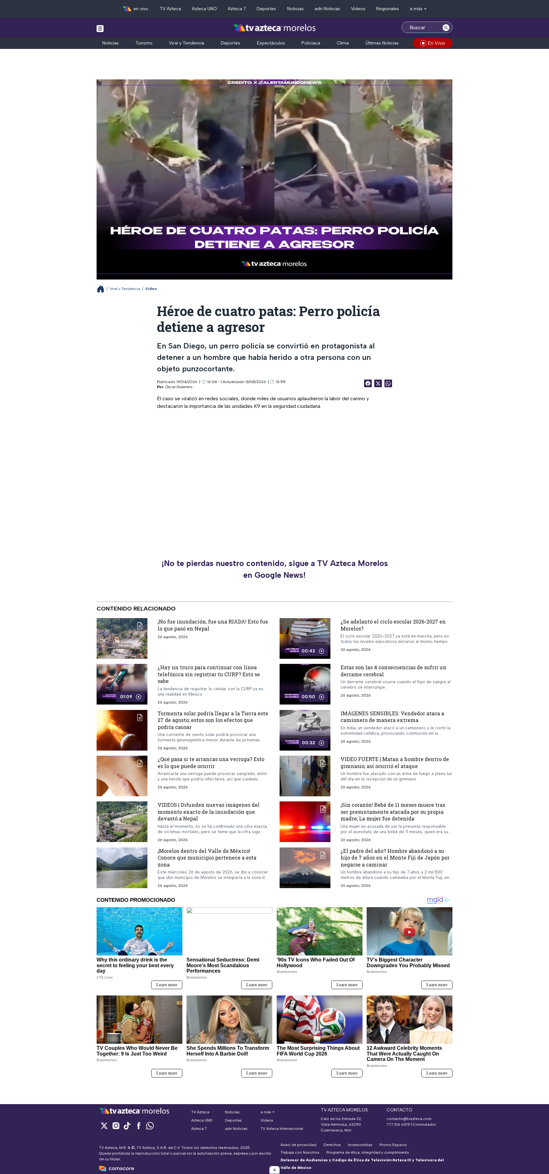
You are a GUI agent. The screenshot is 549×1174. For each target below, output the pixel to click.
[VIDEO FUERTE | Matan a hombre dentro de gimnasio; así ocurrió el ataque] (305, 776)
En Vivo (436, 43)
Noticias (295, 8)
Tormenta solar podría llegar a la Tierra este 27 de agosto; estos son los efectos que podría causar (213, 720)
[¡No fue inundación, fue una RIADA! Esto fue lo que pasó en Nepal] (122, 638)
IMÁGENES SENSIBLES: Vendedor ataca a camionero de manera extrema (392, 716)
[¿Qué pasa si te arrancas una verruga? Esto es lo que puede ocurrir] (122, 776)
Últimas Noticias (382, 43)
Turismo (144, 43)
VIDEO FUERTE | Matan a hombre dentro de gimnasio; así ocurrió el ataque (395, 762)
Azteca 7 (237, 8)
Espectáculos (271, 43)
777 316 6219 (398, 1124)
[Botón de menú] (100, 28)
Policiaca (311, 43)
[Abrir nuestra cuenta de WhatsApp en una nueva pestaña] (150, 1126)
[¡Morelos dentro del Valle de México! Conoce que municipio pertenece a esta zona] (122, 867)
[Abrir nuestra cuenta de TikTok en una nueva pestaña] (127, 1126)
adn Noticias (327, 8)
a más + (418, 8)
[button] (274, 1170)
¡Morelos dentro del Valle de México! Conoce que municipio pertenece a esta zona (207, 857)
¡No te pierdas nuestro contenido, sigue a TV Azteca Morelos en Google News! (274, 569)
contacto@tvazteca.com (409, 1119)
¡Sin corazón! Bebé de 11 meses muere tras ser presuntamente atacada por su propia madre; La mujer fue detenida (393, 811)
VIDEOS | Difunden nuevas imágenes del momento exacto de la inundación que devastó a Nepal (209, 811)
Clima (343, 43)
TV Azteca (170, 8)
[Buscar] (446, 27)
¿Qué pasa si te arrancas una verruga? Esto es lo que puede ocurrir (211, 762)
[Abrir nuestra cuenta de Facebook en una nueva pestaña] (138, 1126)
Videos (358, 8)
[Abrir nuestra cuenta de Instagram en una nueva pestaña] (115, 1126)
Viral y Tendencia (186, 43)
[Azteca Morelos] (274, 28)
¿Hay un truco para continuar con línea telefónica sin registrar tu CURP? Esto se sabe (209, 674)
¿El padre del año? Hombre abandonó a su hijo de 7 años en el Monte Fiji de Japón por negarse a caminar (395, 857)
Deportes (266, 8)
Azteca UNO (204, 8)
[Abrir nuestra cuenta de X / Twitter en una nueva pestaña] (104, 1126)
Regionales (387, 8)
